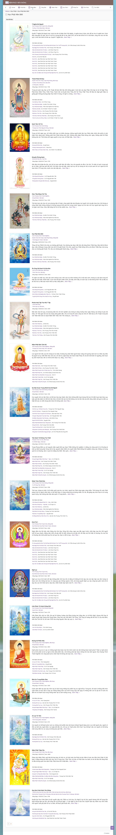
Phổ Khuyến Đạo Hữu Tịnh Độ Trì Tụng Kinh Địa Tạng (45, 813)
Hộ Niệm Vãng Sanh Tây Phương (40, 418)
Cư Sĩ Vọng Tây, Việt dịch (38, 485)
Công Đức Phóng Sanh (37, 178)
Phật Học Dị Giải (36, 108)
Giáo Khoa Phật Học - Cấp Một (39, 504)
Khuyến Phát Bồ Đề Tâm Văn (39, 811)
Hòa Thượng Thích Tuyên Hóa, (40, 571)
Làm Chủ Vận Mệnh (37, 627)
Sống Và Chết (35, 425)
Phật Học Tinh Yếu (37, 113)
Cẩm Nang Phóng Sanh (38, 176)
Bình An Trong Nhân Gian (38, 664)
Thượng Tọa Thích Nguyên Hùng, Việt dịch (43, 128)
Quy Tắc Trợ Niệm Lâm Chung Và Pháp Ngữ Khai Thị (45, 72)
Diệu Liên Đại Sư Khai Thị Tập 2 (39, 52)
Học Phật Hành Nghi (37, 104)
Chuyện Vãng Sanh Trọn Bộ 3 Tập (40, 415)
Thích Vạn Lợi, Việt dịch (38, 306)
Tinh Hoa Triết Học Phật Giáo (39, 115)
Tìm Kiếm (96, 7)
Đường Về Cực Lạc (37, 702)
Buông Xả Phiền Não (37, 145)
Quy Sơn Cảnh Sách (37, 816)
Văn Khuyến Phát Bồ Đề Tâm (39, 818)
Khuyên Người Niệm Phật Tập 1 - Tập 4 (41, 459)
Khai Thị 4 (34, 65)
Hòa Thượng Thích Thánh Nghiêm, (40, 196)
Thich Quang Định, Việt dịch (39, 719)
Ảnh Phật (86, 7)
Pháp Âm (75, 7)
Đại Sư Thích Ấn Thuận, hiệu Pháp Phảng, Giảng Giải (45, 237)
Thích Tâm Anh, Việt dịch (38, 272)
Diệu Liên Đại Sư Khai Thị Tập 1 (39, 50)
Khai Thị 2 (34, 61)
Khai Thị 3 (34, 63)
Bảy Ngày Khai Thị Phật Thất (39, 47)
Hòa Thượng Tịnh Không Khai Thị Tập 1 (42, 54)
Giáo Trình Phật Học (37, 323)
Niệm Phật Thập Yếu (37, 379)
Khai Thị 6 (34, 70)
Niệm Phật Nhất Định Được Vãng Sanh (41, 422)
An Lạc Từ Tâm (36, 662)
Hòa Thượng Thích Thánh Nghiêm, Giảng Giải (43, 346)
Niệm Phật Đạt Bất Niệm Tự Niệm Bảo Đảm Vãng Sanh (45, 776)
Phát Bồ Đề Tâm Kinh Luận (38, 671)
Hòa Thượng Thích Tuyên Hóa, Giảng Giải (42, 26)
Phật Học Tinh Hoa (37, 111)
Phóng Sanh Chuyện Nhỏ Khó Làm (40, 180)
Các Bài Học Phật (36, 102)
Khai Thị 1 (34, 59)
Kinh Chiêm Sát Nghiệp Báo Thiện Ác (41, 294)
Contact (107, 833)
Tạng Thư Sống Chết (37, 427)
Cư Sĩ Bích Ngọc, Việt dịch (38, 441)
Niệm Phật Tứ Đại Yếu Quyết (39, 381)
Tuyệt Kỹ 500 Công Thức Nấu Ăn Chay (42, 296)
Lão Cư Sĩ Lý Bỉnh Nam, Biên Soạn (40, 270)
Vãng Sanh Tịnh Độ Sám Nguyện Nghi (41, 431)
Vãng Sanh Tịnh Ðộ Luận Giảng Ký (40, 429)
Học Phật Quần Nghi (37, 106)
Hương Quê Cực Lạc (37, 705)
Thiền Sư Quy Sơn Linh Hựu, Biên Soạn (41, 792)
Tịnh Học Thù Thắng (37, 335)
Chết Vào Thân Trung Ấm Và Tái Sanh (41, 413)
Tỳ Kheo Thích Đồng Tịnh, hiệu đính (41, 82)
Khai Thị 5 (34, 68)
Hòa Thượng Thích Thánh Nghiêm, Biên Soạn (43, 642)
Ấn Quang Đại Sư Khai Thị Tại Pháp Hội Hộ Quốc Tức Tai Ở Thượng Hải (49, 45)
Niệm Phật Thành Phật (37, 377)
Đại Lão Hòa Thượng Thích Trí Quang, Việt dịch (44, 794)
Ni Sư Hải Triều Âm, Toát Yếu (39, 159)
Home (13, 7)
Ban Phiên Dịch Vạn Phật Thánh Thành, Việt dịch (44, 526)
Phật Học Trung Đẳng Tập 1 (39, 513)
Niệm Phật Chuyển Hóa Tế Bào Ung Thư (42, 370)
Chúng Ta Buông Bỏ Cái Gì (38, 147)
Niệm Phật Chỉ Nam (37, 368)
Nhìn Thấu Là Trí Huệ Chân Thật (40, 149)
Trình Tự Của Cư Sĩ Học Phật (39, 118)
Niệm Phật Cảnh (36, 365)
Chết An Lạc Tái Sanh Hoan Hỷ (39, 409)
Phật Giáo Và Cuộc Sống (38, 511)
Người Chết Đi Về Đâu (37, 420)
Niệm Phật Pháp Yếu (37, 372)
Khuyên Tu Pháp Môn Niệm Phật (40, 774)
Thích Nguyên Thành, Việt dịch (40, 239)
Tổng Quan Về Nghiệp (37, 709)
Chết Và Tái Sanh (36, 411)
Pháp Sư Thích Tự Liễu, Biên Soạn (40, 439)
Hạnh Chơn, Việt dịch (37, 610)
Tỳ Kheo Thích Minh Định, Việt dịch (41, 28)
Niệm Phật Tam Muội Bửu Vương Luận (41, 374)
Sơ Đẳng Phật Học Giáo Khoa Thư (40, 516)
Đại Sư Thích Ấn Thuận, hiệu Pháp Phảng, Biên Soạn (45, 80)
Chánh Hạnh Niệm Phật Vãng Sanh (40, 769)
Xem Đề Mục (9, 19)
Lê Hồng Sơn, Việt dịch (38, 84)
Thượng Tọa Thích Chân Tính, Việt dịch (42, 348)
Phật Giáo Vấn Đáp (36, 673)
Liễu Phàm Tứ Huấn (37, 629)
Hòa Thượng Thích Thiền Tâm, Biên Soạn (42, 752)
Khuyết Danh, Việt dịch (38, 198)
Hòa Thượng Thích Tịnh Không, (40, 125)
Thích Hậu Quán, (36, 304)
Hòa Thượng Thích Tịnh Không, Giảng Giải (42, 389)
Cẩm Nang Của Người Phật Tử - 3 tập (41, 502)
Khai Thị (34, 56)
